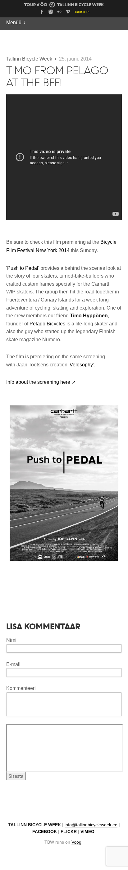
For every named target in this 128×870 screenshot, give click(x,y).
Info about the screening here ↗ (40, 382)
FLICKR (69, 831)
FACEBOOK (44, 831)
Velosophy (81, 364)
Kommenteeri (21, 688)
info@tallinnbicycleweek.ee (91, 824)
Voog (76, 842)
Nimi (11, 640)
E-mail (13, 664)
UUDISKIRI (81, 12)
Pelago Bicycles (47, 323)
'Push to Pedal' (22, 268)
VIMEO (87, 831)
